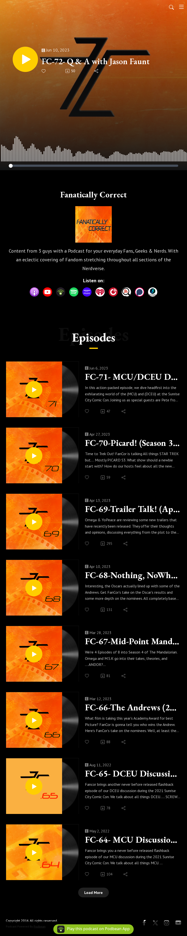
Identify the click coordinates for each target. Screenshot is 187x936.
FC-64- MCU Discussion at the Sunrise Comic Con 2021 (132, 839)
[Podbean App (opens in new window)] (60, 292)
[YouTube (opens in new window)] (47, 292)
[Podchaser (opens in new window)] (139, 292)
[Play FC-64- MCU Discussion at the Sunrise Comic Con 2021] (33, 852)
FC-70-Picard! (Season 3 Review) (132, 443)
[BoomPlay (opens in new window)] (152, 292)
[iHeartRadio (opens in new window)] (100, 292)
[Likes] (44, 71)
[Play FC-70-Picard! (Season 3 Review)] (33, 455)
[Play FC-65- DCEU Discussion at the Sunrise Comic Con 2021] (33, 786)
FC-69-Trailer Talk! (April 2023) (132, 509)
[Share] (96, 71)
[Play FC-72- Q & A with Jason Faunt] (25, 59)
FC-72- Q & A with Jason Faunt (96, 61)
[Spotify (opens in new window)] (73, 292)
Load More (93, 892)
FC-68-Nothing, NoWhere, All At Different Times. (132, 575)
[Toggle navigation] (181, 6)
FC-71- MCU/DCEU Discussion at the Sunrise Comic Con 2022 (132, 376)
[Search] (171, 7)
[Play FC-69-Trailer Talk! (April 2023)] (33, 521)
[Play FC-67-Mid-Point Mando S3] (33, 653)
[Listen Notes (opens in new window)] (126, 292)
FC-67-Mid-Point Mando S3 (132, 641)
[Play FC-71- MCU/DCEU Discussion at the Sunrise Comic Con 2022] (33, 389)
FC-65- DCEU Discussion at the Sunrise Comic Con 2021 (132, 773)
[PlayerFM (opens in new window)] (113, 292)
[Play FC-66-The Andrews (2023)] (33, 720)
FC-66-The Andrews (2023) (132, 707)
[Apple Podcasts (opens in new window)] (34, 292)
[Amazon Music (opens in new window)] (87, 292)
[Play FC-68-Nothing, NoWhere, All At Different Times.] (33, 587)
